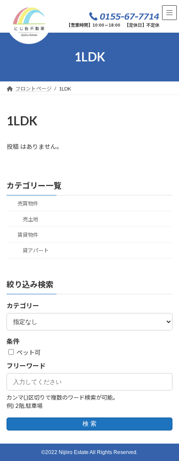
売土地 (30, 219)
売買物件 (27, 203)
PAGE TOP (166, 438)
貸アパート (36, 250)
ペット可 (28, 352)
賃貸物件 (27, 235)
